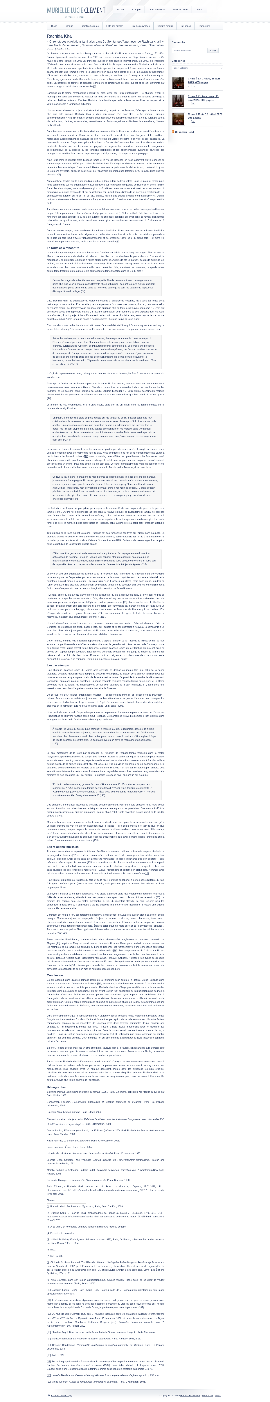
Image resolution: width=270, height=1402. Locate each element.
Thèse (54, 26)
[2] (134, 71)
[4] (70, 117)
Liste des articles (114, 26)
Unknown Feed (184, 131)
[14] (147, 873)
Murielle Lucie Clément (76, 11)
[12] (74, 855)
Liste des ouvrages (140, 26)
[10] (86, 456)
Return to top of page (61, 1395)
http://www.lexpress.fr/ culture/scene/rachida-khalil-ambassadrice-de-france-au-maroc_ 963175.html (100, 1190)
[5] (59, 174)
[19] (99, 983)
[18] (73, 965)
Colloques (186, 26)
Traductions (204, 26)
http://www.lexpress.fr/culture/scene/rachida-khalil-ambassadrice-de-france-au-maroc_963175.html (99, 1216)
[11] (125, 602)
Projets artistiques (90, 26)
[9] (104, 263)
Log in (218, 1395)
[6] (154, 195)
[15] (58, 943)
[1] (152, 53)
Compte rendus (165, 26)
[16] (115, 950)
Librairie (69, 26)
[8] (117, 241)
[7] (119, 213)
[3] (94, 86)
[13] (53, 858)
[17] (128, 958)
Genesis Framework (190, 1395)
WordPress (207, 1395)
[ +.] (193, 85)
